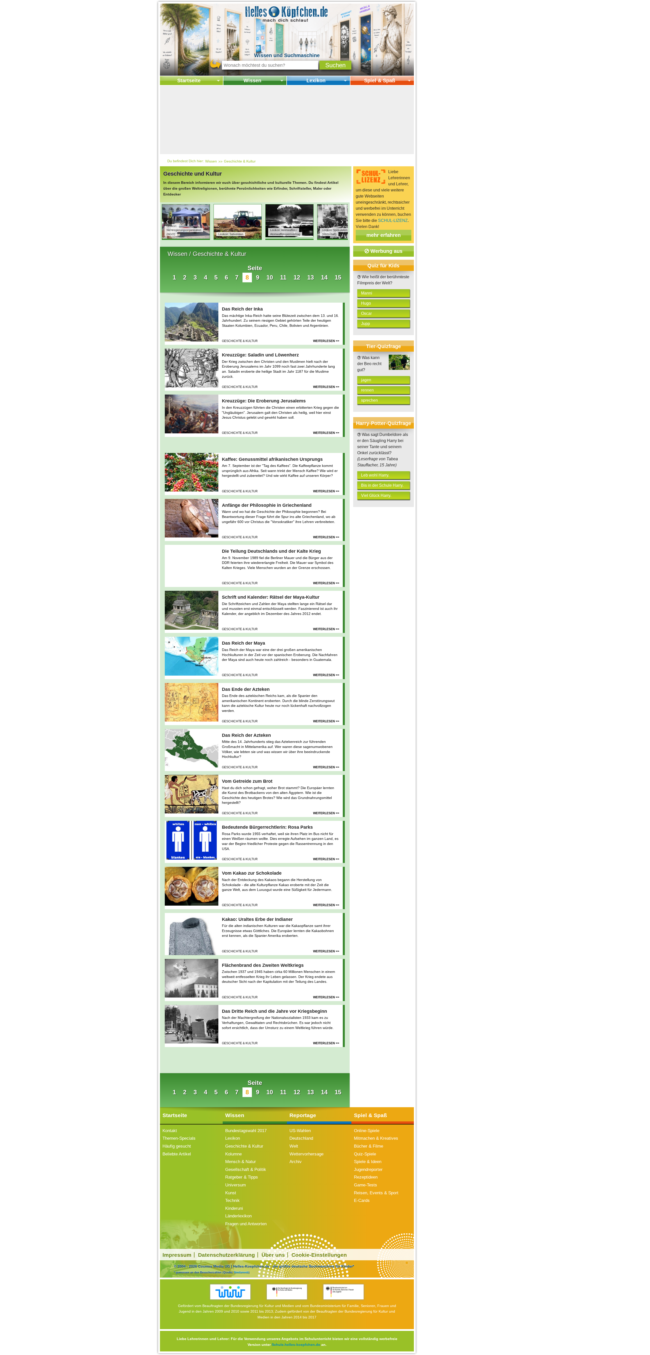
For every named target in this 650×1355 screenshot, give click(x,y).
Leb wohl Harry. (375, 475)
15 (338, 277)
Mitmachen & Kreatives (376, 1138)
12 (297, 277)
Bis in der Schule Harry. (382, 485)
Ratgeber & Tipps (241, 1177)
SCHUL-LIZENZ (393, 220)
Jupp (365, 323)
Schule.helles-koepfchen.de (296, 1345)
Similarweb (241, 1272)
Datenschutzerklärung (226, 1255)
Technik (232, 1200)
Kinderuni (234, 1208)
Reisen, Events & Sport (376, 1192)
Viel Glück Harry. (376, 495)
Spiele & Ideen (367, 1161)
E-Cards (362, 1200)
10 (269, 277)
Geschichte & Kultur (240, 161)
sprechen (369, 400)
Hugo (366, 303)
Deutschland (301, 1138)
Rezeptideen (366, 1177)
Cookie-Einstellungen (319, 1255)
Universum (235, 1185)
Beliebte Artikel (176, 1154)
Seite (255, 268)
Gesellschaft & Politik (245, 1169)
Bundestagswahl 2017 (246, 1130)
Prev (168, 222)
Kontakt (169, 1130)
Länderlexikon (238, 1216)
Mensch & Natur (240, 1161)
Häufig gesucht (176, 1146)
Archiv (295, 1161)
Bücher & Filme (368, 1146)
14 (324, 277)
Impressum (176, 1255)
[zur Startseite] (287, 13)
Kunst (230, 1192)
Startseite (189, 80)
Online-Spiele (366, 1130)
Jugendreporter (368, 1169)
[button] (335, 65)
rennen (367, 390)
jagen (366, 380)
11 (283, 277)
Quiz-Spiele (365, 1154)
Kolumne (233, 1154)
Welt (293, 1146)
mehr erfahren (383, 235)
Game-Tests (365, 1185)
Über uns (273, 1255)
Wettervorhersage (306, 1154)
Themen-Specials (179, 1138)
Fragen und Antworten (246, 1223)
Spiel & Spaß (379, 80)
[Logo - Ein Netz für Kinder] (230, 1291)
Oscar (366, 313)
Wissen (252, 80)
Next (342, 222)
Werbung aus (385, 251)
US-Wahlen (300, 1130)
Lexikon (316, 80)
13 (310, 277)
